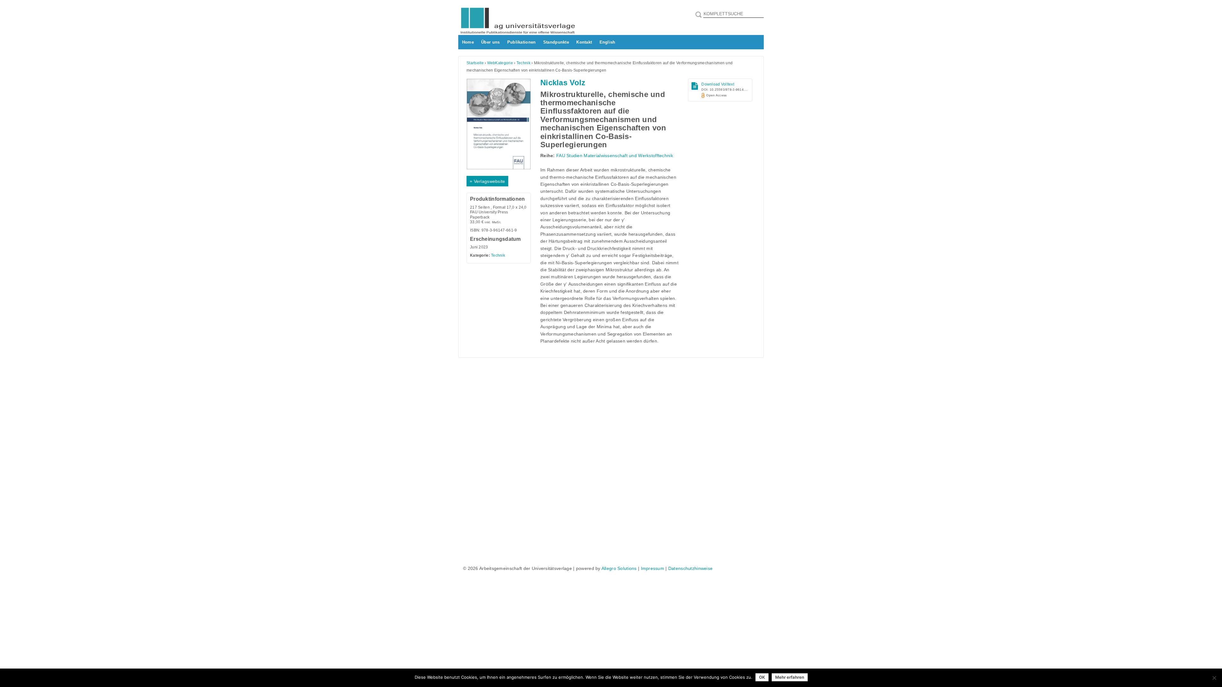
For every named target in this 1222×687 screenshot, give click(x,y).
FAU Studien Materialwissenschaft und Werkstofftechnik (614, 155)
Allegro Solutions (619, 568)
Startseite (475, 63)
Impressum (652, 568)
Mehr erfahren (789, 677)
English (607, 42)
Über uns (490, 42)
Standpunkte (556, 42)
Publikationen (521, 42)
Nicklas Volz (562, 82)
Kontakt (584, 42)
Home (468, 42)
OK (762, 677)
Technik (523, 63)
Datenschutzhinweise (690, 568)
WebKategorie (500, 63)
